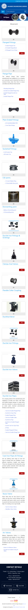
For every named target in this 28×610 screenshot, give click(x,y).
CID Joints (6, 178)
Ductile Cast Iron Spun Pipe (12, 425)
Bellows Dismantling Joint (10, 210)
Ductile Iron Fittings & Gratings (11, 237)
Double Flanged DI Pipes (11, 430)
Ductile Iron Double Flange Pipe (11, 90)
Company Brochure (21, 1)
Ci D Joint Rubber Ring (10, 181)
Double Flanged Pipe (10, 415)
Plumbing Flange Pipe (9, 88)
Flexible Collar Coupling (12, 290)
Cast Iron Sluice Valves (11, 507)
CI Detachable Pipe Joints (11, 183)
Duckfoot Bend (8, 317)
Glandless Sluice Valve (11, 509)
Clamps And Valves (10, 264)
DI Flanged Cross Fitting (11, 50)
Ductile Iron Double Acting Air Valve (11, 550)
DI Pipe (7, 427)
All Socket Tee (7, 154)
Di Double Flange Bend (11, 48)
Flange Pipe (7, 74)
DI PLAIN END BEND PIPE (11, 123)
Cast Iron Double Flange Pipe (12, 432)
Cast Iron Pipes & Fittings (13, 456)
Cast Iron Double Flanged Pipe (12, 410)
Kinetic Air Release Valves (10, 547)
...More (22, 53)
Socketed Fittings (10, 149)
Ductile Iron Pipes (10, 396)
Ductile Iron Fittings (10, 343)
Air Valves (7, 532)
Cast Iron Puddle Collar (11, 417)
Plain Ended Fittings (11, 120)
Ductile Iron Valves (10, 369)
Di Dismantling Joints (9, 212)
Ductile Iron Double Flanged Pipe (12, 422)
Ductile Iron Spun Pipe (10, 413)
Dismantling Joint (10, 207)
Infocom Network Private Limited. (19, 607)
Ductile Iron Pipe (9, 419)
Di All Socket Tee (8, 152)
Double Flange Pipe (8, 96)
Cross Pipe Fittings (10, 125)
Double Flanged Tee (10, 45)
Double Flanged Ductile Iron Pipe (10, 93)
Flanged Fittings (9, 42)
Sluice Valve (7, 494)
